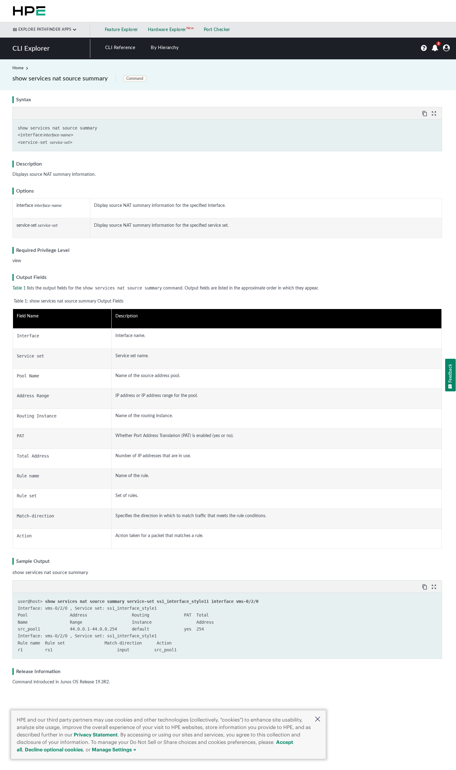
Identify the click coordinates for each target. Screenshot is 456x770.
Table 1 (19, 288)
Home (18, 68)
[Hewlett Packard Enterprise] (28, 11)
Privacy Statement (96, 734)
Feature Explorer (121, 30)
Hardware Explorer (167, 30)
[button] (317, 720)
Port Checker (217, 30)
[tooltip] (425, 113)
